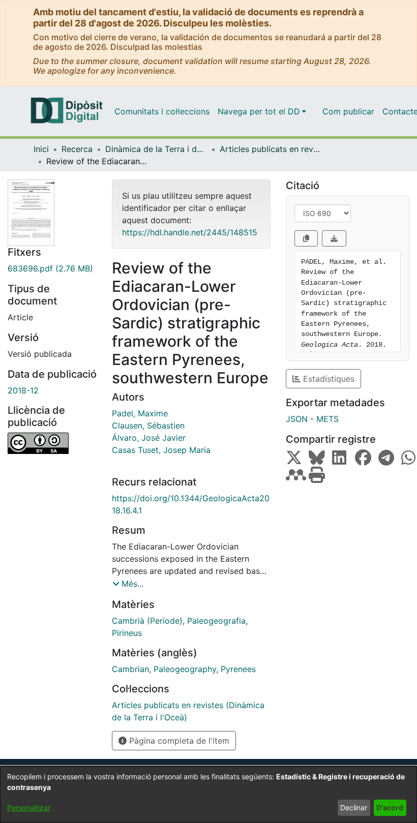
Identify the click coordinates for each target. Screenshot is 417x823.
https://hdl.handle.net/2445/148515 (189, 232)
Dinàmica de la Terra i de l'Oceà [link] (156, 149)
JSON (297, 419)
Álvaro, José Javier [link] (149, 438)
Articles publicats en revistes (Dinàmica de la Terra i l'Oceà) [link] (270, 149)
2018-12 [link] (23, 390)
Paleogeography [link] (185, 669)
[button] (128, 583)
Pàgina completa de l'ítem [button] (178, 741)
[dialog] (208, 794)
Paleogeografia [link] (216, 621)
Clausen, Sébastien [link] (148, 425)
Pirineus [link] (127, 633)
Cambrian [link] (130, 669)
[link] (52, 268)
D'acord (389, 807)
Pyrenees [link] (238, 669)
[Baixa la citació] (334, 238)
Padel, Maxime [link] (140, 413)
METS (327, 419)
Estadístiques (327, 379)
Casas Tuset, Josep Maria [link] (161, 450)
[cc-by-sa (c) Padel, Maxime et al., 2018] (52, 443)
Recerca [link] (77, 149)
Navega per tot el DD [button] (259, 111)
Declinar (353, 807)
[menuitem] (262, 111)
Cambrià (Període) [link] (147, 621)
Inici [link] (41, 149)
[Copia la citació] (306, 238)
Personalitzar (28, 807)
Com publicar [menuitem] (348, 111)
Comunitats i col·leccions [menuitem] (162, 111)
